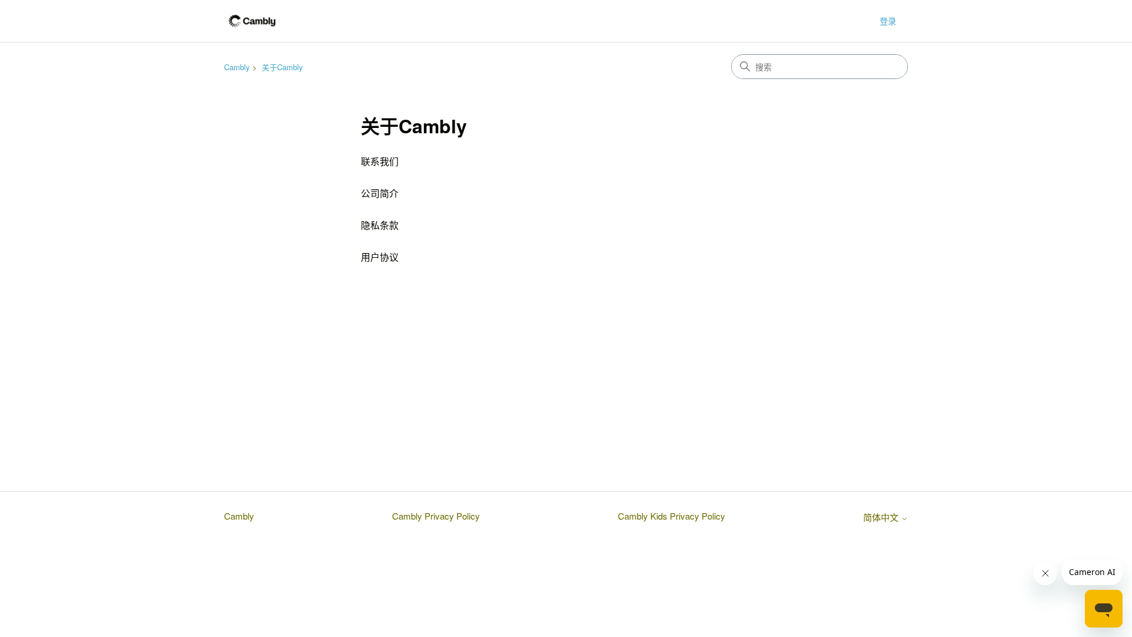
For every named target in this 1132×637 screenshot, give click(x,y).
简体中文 (882, 517)
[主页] (252, 21)
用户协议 (380, 257)
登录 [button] (888, 21)
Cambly (237, 67)
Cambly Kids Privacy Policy (671, 516)
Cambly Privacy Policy (436, 516)
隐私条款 (380, 225)
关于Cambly (282, 67)
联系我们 (380, 161)
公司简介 (380, 193)
